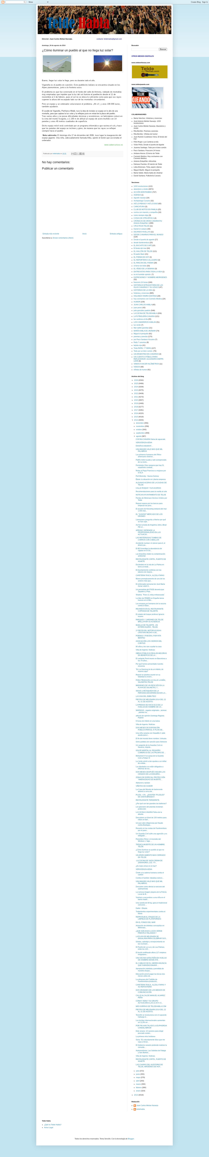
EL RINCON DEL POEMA (143, 263)
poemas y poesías (141, 337)
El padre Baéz (139, 254)
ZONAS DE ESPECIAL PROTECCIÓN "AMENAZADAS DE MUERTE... (150, 778)
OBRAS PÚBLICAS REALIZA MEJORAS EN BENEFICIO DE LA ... (151, 654)
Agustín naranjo (140, 198)
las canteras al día (141, 319)
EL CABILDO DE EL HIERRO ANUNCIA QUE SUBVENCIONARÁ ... (151, 964)
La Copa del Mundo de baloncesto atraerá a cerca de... (149, 790)
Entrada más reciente (51, 234)
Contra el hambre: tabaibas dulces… (150, 878)
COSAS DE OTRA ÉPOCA (144, 218)
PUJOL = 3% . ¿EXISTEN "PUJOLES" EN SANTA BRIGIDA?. (150, 796)
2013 (136, 1095)
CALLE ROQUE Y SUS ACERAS (148, 488)
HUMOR (137, 302)
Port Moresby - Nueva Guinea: (147, 476)
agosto (139, 436)
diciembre (140, 423)
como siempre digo (141, 215)
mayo (138, 1077)
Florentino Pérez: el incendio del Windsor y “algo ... (148, 840)
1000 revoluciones (141, 186)
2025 (136, 383)
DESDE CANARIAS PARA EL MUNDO (148, 235)
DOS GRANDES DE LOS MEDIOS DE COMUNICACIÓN (150, 991)
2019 (136, 403)
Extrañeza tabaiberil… (144, 446)
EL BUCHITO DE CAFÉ (143, 245)
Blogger (131, 1139)
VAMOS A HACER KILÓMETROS (146, 364)
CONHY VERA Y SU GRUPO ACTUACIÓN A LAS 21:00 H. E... (149, 1002)
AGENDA (137, 195)
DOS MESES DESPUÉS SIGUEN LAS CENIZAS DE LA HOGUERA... (150, 773)
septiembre (140, 433)
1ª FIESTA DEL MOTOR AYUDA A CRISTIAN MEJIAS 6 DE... (148, 631)
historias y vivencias (141, 293)
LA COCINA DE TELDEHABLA (145, 313)
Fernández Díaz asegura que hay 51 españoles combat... (150, 466)
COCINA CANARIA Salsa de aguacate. (151, 439)
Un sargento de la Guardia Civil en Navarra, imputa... (149, 746)
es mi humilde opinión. (142, 274)
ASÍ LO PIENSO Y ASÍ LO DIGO (146, 204)
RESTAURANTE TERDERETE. (148, 800)
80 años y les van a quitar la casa (149, 647)
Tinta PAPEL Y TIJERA (142, 348)
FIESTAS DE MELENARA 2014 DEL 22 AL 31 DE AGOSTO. (151, 701)
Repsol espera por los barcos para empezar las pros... (149, 504)
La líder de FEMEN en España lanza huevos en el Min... (150, 599)
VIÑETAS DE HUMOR (144, 786)
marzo (138, 1084)
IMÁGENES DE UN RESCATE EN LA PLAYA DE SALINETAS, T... (150, 686)
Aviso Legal (48, 1128)
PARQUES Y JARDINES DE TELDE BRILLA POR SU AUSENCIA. (149, 621)
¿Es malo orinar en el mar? (146, 866)
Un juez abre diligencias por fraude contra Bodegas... (149, 824)
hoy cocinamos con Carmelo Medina (148, 299)
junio (138, 1074)
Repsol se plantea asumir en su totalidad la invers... (148, 676)
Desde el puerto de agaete (144, 240)
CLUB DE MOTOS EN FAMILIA (145, 209)
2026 (136, 380)
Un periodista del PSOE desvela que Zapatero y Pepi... (150, 591)
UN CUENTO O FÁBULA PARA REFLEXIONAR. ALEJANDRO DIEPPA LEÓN (148, 359)
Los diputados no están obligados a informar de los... (149, 768)
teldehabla (140, 1109)
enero (138, 1091)
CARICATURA (139, 207)
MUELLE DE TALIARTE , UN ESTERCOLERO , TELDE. (147, 626)
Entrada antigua (116, 234)
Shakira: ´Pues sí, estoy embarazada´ (150, 595)
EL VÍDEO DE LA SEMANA (144, 269)
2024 (136, 387)
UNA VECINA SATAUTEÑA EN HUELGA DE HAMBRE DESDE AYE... (151, 959)
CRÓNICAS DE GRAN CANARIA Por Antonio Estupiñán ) (148, 222)
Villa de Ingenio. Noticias (145, 650)
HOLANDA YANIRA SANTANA (145, 296)
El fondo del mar (140, 248)
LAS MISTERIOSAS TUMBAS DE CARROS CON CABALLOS (148, 539)
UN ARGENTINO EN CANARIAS (146, 354)
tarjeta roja (138, 345)
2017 (136, 410)
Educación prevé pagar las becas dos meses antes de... (150, 975)
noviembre (140, 426)
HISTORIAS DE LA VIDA (143, 290)
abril (138, 1081)
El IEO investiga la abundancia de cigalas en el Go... (149, 550)
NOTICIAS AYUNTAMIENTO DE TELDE (151, 495)
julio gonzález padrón (142, 310)
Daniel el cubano (140, 229)
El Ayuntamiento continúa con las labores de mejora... (148, 571)
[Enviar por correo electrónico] (72, 153)
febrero (139, 1088)
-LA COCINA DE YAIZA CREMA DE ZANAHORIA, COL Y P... (149, 862)
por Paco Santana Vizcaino (144, 340)
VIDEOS (137, 367)
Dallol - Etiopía (141, 908)
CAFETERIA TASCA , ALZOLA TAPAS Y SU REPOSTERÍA (151, 986)
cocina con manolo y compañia (146, 212)
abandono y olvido (141, 189)
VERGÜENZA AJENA (144, 443)
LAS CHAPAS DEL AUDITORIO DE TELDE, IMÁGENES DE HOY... (149, 1066)
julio (138, 1071)
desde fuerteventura (141, 243)
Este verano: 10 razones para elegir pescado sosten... (149, 1032)
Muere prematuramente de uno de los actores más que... (150, 580)
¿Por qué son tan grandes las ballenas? (151, 804)
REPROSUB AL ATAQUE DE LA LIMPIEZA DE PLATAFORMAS (148, 918)
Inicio (84, 234)
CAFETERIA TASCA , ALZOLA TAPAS (150, 575)
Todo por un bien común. (143, 351)
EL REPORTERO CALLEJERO (146, 260)
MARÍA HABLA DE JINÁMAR (145, 331)
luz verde (137, 325)
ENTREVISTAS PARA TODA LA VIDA (148, 272)
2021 (136, 397)
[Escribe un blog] (75, 153)
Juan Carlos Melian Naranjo (147, 1105)
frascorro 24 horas (141, 282)
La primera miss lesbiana (145, 1036)
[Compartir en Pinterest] (83, 153)
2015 (136, 417)
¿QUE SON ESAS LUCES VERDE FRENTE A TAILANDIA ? (149, 932)
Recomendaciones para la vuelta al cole (151, 491)
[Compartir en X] (77, 153)
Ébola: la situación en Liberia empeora (151, 479)
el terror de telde (140, 266)
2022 (136, 393)
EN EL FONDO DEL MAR (145, 922)
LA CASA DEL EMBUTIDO (146, 696)
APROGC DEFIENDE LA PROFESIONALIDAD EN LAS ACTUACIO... (148, 532)
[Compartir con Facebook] (80, 153)
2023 (136, 390)
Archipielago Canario (142, 201)
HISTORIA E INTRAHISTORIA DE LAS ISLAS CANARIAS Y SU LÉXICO (148, 286)
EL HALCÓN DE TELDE (143, 251)
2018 (136, 407)
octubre (139, 430)
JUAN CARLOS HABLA (143, 305)
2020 (136, 400)
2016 (136, 413)
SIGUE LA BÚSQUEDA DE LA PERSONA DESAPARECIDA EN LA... (151, 692)
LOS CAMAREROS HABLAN (145, 322)
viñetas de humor (140, 370)
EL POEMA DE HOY (141, 257)
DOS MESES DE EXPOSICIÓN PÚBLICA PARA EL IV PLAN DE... (150, 729)
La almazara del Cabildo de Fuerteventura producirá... (147, 980)
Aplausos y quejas (143, 783)
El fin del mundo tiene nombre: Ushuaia (151, 739)
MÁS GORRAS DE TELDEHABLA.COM (151, 1006)
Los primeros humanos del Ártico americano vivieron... (148, 456)
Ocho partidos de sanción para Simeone (151, 742)
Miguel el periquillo (141, 334)
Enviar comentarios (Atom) (63, 238)
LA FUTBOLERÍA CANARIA (144, 316)
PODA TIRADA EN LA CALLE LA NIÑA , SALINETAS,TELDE (151, 681)
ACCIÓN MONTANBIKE (143, 192)
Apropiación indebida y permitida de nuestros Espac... (150, 970)
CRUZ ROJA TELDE (141, 226)
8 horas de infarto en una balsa (148, 721)
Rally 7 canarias (140, 342)
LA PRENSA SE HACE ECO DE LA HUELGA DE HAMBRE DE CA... (149, 706)
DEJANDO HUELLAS (142, 232)
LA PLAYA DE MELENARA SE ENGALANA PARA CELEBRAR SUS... (151, 937)
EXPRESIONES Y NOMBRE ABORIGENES (150, 277)
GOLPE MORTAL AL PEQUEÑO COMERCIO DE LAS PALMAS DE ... (151, 751)
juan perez (138, 308)
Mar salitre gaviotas (141, 328)
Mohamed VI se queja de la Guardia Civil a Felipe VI (150, 757)
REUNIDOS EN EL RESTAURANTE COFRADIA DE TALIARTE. (149, 610)
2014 (136, 420)
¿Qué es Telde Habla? (52, 1125)
